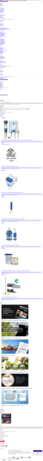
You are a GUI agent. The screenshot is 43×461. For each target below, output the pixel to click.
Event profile (1, 70)
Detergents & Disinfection (2, 48)
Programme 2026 (2, 23)
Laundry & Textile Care (2, 40)
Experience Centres (2, 25)
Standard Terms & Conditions (3, 62)
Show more (27, 109)
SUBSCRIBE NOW (2, 20)
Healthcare (1, 49)
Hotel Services (1, 17)
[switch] (21, 457)
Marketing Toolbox (2, 58)
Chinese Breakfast (2, 41)
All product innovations (2, 29)
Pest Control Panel (2, 43)
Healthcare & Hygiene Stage (3, 33)
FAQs (0, 12)
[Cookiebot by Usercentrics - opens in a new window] (4, 459)
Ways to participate (2, 56)
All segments (1, 52)
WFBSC (1, 44)
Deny (37, 454)
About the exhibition (2, 8)
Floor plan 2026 (1, 9)
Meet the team (1, 71)
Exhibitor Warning (2, 61)
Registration (1, 11)
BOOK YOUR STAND (2, 67)
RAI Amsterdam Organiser (3, 65)
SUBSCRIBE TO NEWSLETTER (3, 87)
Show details (9, 459)
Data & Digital (1, 47)
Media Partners (1, 74)
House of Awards (2, 39)
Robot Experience (2, 35)
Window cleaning (2, 51)
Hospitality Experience (2, 34)
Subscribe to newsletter (2, 432)
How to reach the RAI (2, 15)
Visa (0, 16)
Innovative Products (2, 10)
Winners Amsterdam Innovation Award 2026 (4, 28)
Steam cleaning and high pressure (3, 50)
